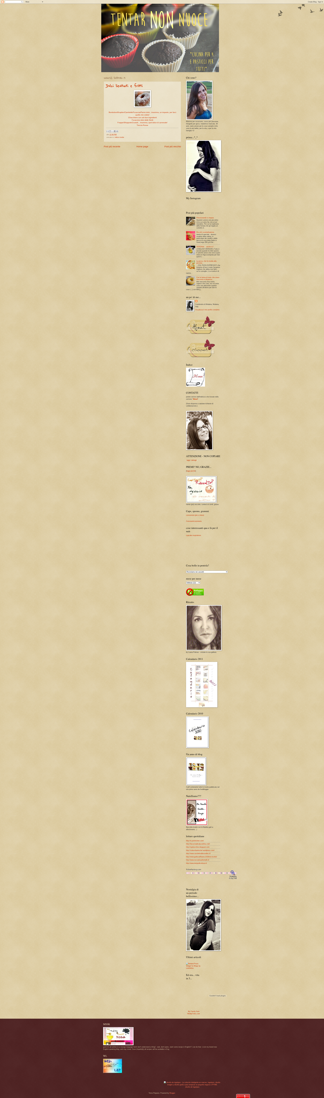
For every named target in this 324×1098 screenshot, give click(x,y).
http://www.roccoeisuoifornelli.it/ (197, 860)
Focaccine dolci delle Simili (142, 120)
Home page (142, 146)
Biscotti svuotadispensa (205, 232)
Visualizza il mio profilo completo (207, 310)
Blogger (172, 1093)
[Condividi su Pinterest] (117, 131)
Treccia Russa (142, 125)
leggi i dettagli (192, 460)
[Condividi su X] (112, 131)
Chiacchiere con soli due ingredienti (142, 118)
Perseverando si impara (205, 218)
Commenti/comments (194, 521)
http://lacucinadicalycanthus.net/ (198, 844)
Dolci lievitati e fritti (124, 86)
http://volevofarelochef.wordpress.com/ (200, 850)
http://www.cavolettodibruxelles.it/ (198, 853)
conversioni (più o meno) (195, 515)
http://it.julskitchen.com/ (195, 841)
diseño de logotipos (192, 1087)
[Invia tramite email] (107, 131)
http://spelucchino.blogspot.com (197, 847)
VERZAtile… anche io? (204, 247)
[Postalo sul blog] (110, 131)
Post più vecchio (172, 146)
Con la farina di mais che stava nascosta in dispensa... (207, 278)
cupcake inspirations (193, 535)
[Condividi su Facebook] (115, 131)
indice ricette (119, 137)
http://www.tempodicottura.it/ (196, 863)
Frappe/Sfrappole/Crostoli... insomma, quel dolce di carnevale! (142, 123)
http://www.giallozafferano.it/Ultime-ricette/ (201, 857)
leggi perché (191, 471)
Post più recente (112, 146)
